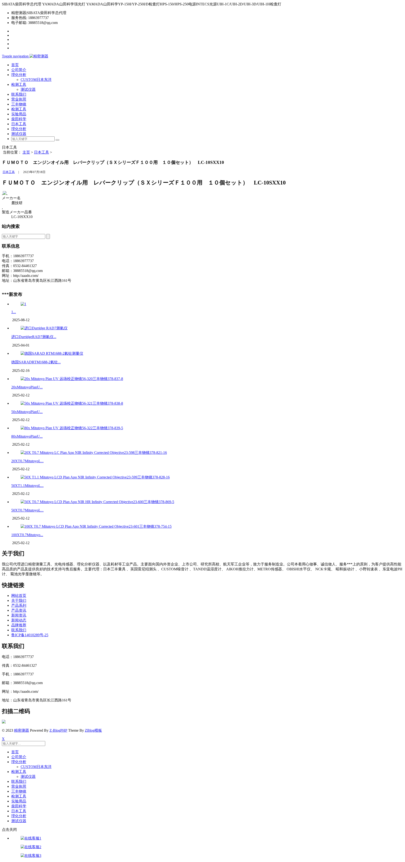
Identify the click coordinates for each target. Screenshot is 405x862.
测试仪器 (28, 89)
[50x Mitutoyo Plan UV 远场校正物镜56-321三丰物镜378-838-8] (72, 403)
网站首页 (18, 596)
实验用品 (18, 114)
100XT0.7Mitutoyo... (27, 535)
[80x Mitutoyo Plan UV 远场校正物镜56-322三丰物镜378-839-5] (72, 428)
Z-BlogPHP (58, 730)
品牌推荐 (18, 625)
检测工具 (18, 109)
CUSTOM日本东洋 (36, 80)
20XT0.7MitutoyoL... (27, 461)
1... (13, 312)
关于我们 (18, 600)
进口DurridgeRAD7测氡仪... (33, 337)
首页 (15, 65)
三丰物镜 (18, 104)
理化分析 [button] (18, 75)
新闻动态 (18, 620)
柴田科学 (18, 119)
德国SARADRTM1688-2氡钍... (36, 362)
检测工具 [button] (18, 85)
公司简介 (18, 70)
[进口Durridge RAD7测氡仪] (44, 328)
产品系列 (18, 605)
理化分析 (18, 129)
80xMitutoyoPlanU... (27, 436)
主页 (26, 152)
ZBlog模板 (93, 730)
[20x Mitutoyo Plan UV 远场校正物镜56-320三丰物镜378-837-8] (72, 379)
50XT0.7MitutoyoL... (27, 510)
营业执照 (18, 99)
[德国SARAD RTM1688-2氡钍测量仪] (52, 353)
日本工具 (18, 124)
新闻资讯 (18, 615)
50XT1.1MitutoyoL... (27, 486)
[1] (23, 304)
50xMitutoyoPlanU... (27, 412)
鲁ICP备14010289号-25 (29, 635)
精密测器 (21, 730)
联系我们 (18, 94)
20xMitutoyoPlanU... (27, 387)
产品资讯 (18, 610)
